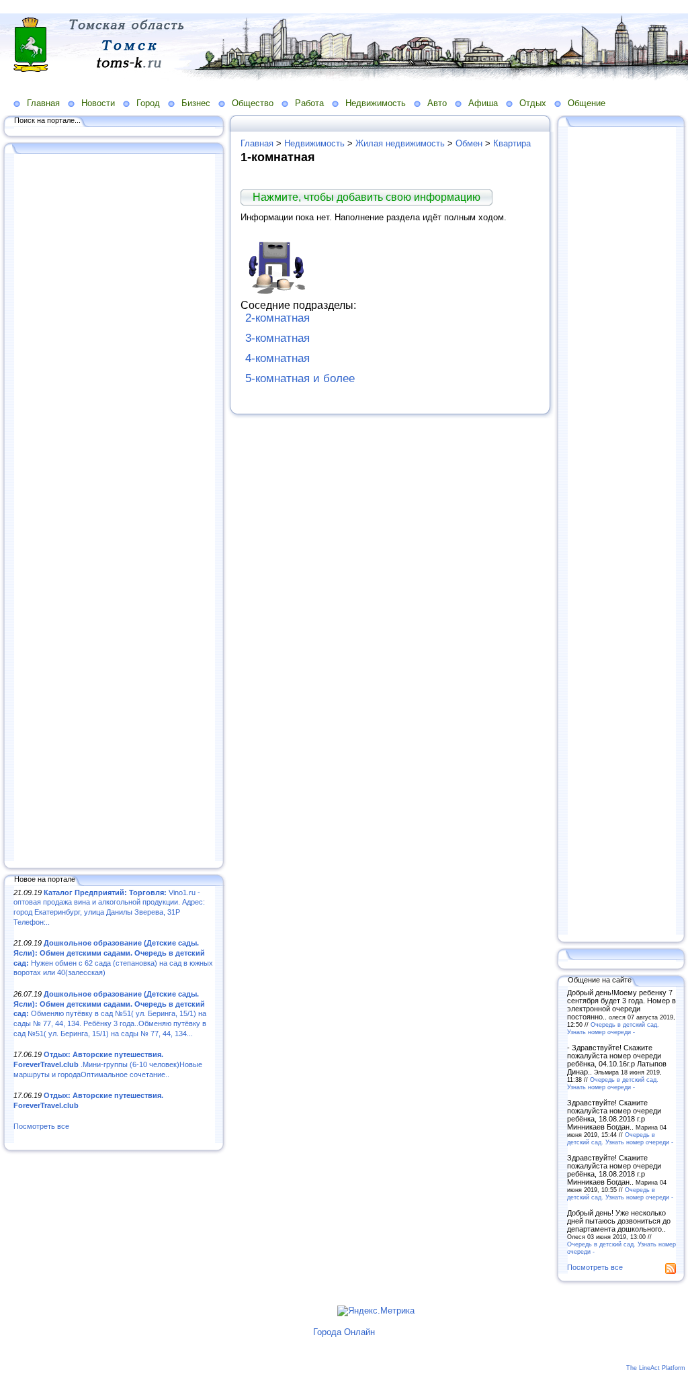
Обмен (469, 143)
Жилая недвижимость (400, 143)
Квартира (512, 143)
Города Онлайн (344, 1332)
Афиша (483, 103)
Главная (43, 103)
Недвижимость (375, 103)
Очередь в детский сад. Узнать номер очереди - (613, 1028)
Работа (309, 103)
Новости (98, 103)
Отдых (532, 103)
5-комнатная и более (300, 378)
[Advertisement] (114, 508)
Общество (252, 103)
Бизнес (195, 103)
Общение (586, 103)
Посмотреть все (41, 1126)
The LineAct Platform (655, 1368)
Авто (437, 103)
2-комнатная (277, 318)
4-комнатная (277, 358)
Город (148, 103)
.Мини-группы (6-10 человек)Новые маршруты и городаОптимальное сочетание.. (107, 1064)
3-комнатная (277, 338)
